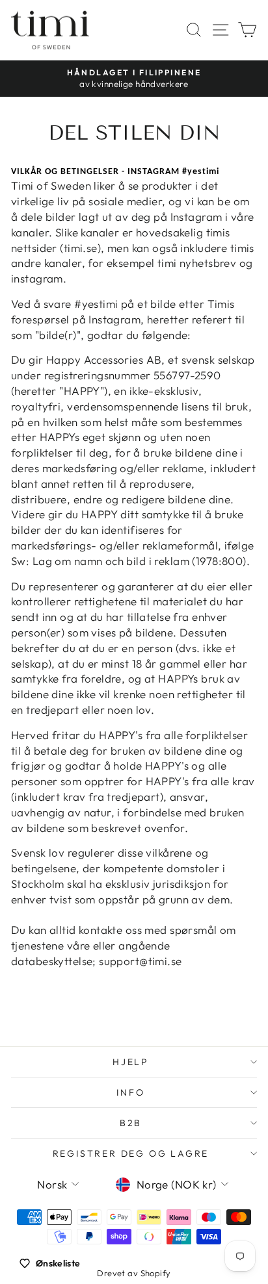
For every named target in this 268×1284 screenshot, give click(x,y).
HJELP (131, 1062)
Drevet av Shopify (133, 1273)
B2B (131, 1123)
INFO (130, 1092)
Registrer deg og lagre (131, 1153)
